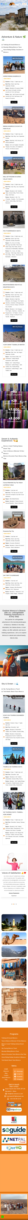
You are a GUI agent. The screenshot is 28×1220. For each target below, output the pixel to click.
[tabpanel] (14, 888)
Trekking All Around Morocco (9, 1038)
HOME (6, 1069)
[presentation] (11, 904)
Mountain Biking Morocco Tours (10, 1051)
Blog (6, 1073)
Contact (6, 1075)
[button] (2, 13)
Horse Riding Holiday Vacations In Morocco (14, 1057)
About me (6, 1071)
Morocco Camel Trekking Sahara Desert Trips (13, 1044)
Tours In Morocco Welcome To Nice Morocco (14, 1041)
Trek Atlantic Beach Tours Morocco (11, 1060)
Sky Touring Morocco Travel (9, 1048)
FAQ (6, 1079)
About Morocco (6, 1077)
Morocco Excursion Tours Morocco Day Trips (14, 1054)
